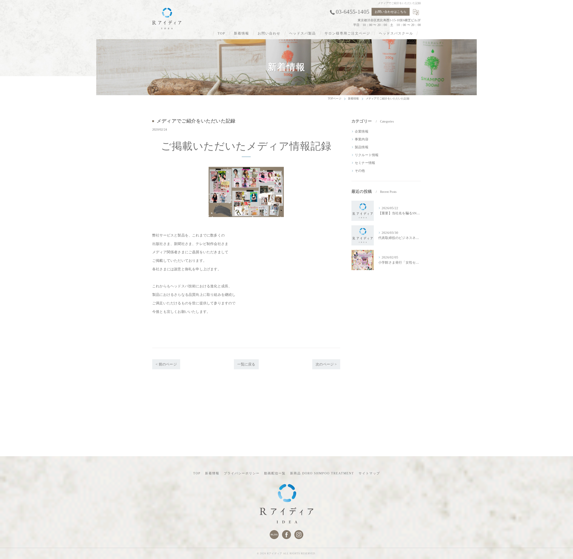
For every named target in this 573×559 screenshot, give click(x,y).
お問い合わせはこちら (390, 11)
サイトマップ (369, 473)
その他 (360, 170)
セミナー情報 (365, 163)
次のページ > (326, 364)
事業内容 (361, 139)
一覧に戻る (246, 364)
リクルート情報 (366, 155)
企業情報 (361, 131)
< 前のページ (166, 364)
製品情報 (361, 147)
